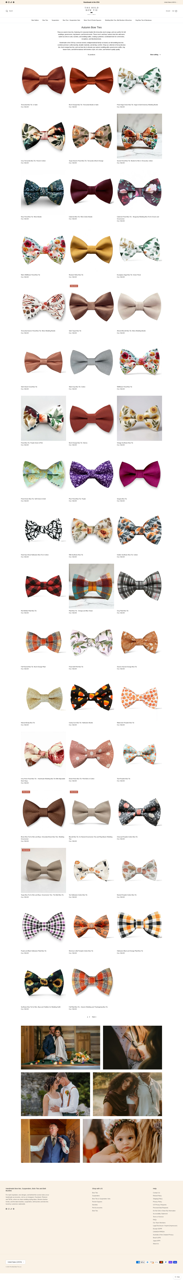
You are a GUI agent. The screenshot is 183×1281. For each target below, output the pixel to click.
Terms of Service (158, 1217)
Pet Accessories (97, 1207)
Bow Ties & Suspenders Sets (101, 1199)
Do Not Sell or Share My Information (164, 1211)
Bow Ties (45, 20)
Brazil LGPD (157, 1237)
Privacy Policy (157, 1201)
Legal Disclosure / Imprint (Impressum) (165, 1225)
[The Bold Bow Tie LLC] (91, 11)
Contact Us (156, 1193)
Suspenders (55, 20)
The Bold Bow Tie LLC (15, 1266)
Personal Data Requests (160, 1207)
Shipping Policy (158, 1199)
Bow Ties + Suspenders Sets (71, 20)
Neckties (95, 1205)
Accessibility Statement (160, 1213)
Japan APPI (156, 1240)
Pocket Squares (97, 1201)
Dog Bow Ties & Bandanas (144, 20)
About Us (156, 1243)
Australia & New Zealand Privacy (163, 1234)
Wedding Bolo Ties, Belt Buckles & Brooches (118, 20)
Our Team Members (159, 1223)
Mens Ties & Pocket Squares (92, 20)
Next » (94, 1017)
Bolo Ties (95, 1211)
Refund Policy (157, 1195)
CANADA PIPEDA (159, 1231)
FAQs (155, 1219)
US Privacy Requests (160, 1205)
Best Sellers (35, 20)
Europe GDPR (157, 1229)
